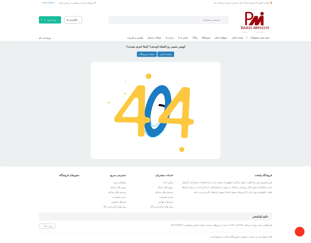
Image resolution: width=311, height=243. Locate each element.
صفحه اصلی (237, 37)
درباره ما (170, 37)
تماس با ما (183, 37)
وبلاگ (194, 37)
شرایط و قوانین (165, 202)
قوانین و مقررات (135, 37)
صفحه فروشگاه (146, 54)
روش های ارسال (165, 187)
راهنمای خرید (120, 182)
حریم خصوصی (166, 197)
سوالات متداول (154, 37)
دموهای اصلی (220, 37)
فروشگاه (206, 37)
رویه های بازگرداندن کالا (161, 207)
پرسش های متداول (164, 192)
